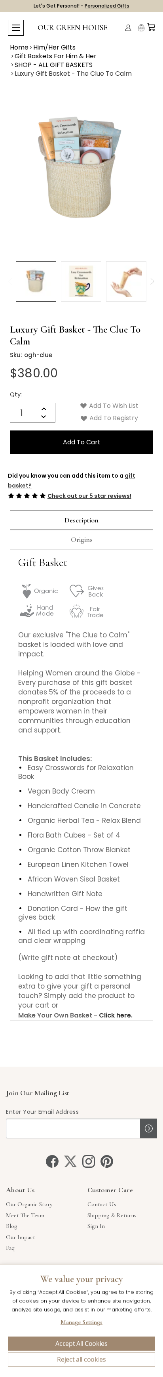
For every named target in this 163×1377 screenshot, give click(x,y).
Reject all (81, 1359)
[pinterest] (106, 1161)
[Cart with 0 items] (151, 27)
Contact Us (101, 1204)
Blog (11, 1226)
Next (152, 281)
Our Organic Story (29, 1204)
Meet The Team (25, 1215)
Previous (10, 281)
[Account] (128, 28)
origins (82, 539)
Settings (81, 1323)
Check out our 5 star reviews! (89, 496)
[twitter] (70, 1161)
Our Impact (20, 1237)
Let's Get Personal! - (81, 5)
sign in (96, 1226)
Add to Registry (113, 418)
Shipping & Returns (111, 1215)
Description (81, 520)
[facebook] (52, 1161)
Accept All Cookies (81, 1343)
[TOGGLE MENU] (16, 28)
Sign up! (148, 1128)
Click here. (116, 1015)
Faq (10, 1247)
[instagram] (88, 1161)
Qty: (16, 394)
